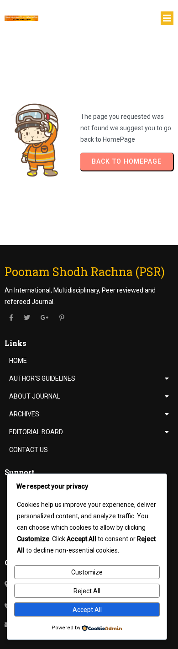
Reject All (86, 591)
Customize (87, 572)
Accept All (87, 609)
